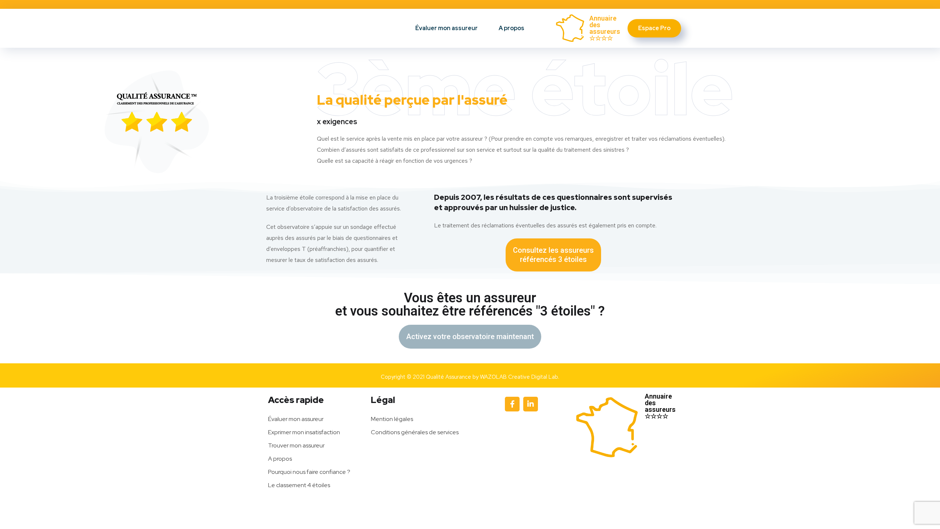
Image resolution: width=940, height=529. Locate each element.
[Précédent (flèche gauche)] (13, 264)
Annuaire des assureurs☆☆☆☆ (604, 28)
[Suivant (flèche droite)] (927, 264)
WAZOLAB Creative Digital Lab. (519, 377)
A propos (511, 28)
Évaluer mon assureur (446, 28)
